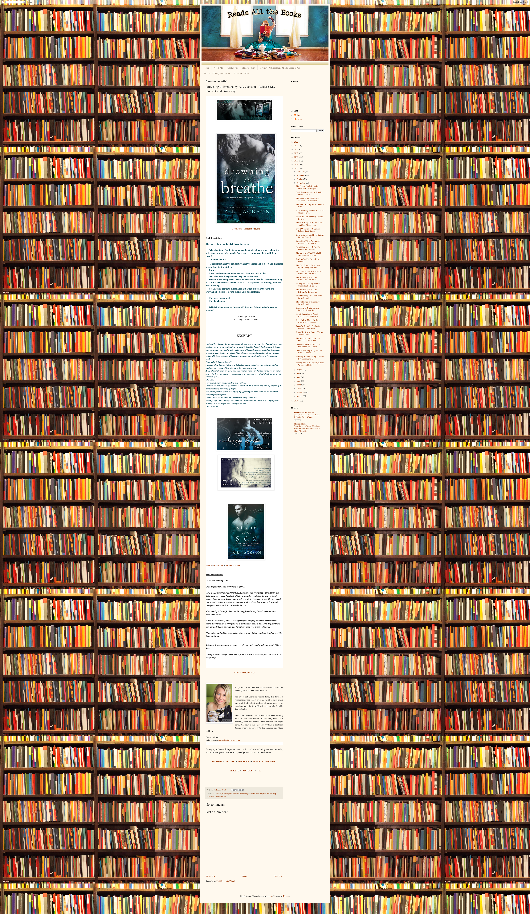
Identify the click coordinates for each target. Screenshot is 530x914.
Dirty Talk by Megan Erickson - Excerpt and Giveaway (308, 321)
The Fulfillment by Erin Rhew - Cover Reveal (308, 302)
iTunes (257, 229)
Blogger (286, 896)
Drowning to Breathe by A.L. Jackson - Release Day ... (307, 309)
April (299, 384)
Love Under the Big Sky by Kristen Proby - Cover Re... (310, 236)
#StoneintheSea (220, 796)
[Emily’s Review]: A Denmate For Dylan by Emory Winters (307, 415)
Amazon (248, 229)
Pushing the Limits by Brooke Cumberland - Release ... (308, 284)
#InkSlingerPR (261, 793)
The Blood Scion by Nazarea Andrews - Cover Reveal (307, 199)
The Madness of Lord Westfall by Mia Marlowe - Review (309, 254)
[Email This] (232, 790)
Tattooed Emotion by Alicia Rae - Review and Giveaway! (309, 272)
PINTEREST (248, 771)
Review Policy (248, 67)
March (299, 388)
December (301, 171)
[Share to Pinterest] (243, 790)
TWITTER (230, 761)
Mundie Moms (300, 423)
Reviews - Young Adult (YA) (217, 73)
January (300, 396)
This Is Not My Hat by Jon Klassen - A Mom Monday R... (310, 223)
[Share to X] (237, 790)
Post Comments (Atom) (225, 881)
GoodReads (237, 229)
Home (206, 67)
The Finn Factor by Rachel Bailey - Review (310, 205)
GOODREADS (243, 761)
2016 (296, 164)
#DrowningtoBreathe (247, 793)
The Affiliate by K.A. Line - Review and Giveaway (307, 278)
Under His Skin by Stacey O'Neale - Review (310, 217)
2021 (296, 145)
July (298, 373)
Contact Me (232, 67)
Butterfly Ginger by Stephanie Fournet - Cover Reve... (308, 327)
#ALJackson (217, 793)
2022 (296, 141)
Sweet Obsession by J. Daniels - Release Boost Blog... (308, 229)
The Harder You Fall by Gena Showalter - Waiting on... (307, 187)
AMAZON (218, 565)
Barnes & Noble (233, 565)
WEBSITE (234, 771)
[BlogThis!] (235, 790)
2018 (296, 157)
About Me (218, 67)
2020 (296, 149)
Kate (298, 115)
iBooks (209, 565)
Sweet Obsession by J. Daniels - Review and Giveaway (308, 248)
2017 (296, 160)
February (300, 392)
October (300, 179)
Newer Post (210, 876)
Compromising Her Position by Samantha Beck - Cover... (308, 345)
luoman (269, 896)
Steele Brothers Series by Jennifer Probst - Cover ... (309, 193)
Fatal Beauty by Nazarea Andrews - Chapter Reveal (310, 211)
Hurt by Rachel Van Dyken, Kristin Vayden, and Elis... (310, 363)
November (301, 175)
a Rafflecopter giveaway (244, 672)
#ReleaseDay (271, 793)
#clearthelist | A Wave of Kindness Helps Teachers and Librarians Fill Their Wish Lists (307, 428)
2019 (296, 153)
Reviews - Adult (241, 73)
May (299, 381)
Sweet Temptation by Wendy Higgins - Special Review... (308, 315)
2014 (296, 400)
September (301, 182)
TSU (259, 771)
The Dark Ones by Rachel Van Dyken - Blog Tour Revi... (308, 266)
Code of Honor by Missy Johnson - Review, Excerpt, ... (309, 351)
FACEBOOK (217, 761)
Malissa (299, 119)
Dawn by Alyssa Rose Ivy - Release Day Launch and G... (310, 357)
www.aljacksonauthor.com (229, 740)
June (299, 377)
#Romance (210, 796)
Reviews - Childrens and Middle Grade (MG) (280, 67)
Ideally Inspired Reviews (304, 412)
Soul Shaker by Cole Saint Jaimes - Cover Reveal (310, 296)
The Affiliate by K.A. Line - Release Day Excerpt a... (307, 290)
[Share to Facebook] (240, 790)
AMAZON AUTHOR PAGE (264, 761)
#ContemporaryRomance (230, 793)
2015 (296, 168)
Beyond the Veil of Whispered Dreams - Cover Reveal (308, 242)
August (300, 369)
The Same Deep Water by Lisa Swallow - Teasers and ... (308, 339)
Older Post (278, 876)
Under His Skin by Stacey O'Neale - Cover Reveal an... (310, 333)
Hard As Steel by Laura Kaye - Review (308, 260)
